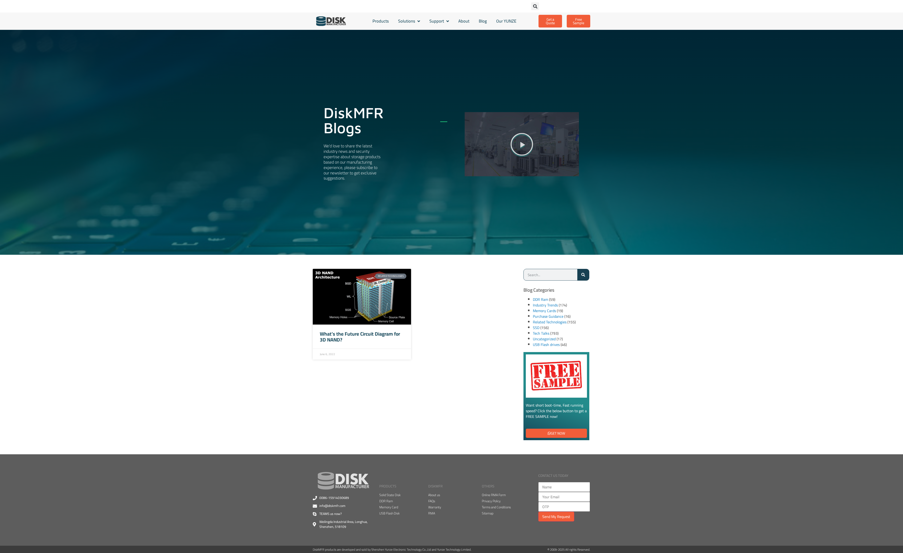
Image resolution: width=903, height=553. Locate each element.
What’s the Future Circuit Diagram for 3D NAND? (360, 336)
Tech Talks (541, 333)
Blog (483, 21)
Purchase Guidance (548, 316)
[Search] (583, 274)
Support (436, 21)
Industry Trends (545, 305)
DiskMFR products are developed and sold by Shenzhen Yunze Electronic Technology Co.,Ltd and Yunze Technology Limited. (392, 549)
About (463, 21)
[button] (535, 6)
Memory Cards (544, 310)
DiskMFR (435, 486)
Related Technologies (549, 322)
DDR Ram (540, 299)
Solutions (406, 21)
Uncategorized (544, 338)
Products (380, 21)
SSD (536, 327)
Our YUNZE (506, 21)
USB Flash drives (546, 344)
